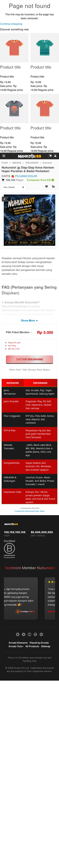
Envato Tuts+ (16, 646)
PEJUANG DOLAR (26, 176)
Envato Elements (18, 642)
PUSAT (5, 162)
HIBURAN (16, 162)
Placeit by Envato (39, 642)
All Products (32, 646)
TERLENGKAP (32, 162)
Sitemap (45, 646)
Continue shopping (11, 24)
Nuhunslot (47, 162)
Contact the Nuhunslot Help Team (30, 511)
